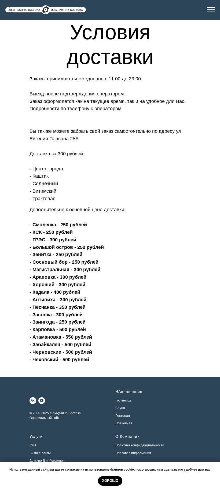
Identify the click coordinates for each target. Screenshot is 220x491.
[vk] (33, 400)
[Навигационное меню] (211, 10)
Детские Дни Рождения (47, 461)
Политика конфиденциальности (139, 445)
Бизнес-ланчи (40, 453)
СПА (33, 445)
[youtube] (41, 400)
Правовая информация (133, 453)
